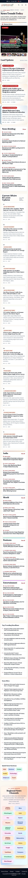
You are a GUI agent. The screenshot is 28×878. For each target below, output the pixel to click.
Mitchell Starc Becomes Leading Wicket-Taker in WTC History (13, 694)
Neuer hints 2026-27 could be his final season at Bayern (14, 648)
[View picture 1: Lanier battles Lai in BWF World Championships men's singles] (3, 54)
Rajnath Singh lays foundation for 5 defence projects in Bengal (13, 704)
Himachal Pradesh (20, 822)
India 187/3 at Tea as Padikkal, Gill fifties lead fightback (14, 699)
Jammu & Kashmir (7, 828)
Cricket (19, 769)
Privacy (11, 871)
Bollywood (6, 777)
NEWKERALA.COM (15, 873)
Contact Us (24, 871)
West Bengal (7, 861)
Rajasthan (20, 847)
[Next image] (25, 39)
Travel (14, 777)
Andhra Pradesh (7, 808)
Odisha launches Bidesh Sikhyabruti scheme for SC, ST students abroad (13, 738)
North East (8, 843)
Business (11, 769)
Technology (13, 773)
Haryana (7, 822)
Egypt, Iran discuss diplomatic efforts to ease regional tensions (14, 644)
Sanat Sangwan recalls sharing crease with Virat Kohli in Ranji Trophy (14, 709)
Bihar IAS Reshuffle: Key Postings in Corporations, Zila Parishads (13, 634)
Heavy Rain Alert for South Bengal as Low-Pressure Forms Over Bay (13, 719)
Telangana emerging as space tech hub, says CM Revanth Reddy (15, 748)
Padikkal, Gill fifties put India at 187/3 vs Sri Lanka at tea (14, 724)
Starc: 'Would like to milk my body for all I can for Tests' (15, 733)
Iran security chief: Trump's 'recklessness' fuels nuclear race (13, 653)
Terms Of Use (4, 871)
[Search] (18, 5)
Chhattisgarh (8, 813)
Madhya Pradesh (7, 838)
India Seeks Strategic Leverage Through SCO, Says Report (15, 758)
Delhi (20, 813)
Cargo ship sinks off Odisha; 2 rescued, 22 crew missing (14, 668)
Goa (8, 817)
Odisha (20, 843)
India (4, 769)
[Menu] (25, 5)
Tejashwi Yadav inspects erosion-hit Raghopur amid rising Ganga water (13, 689)
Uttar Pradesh (20, 856)
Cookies (18, 871)
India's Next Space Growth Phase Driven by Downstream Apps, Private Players (14, 728)
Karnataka (8, 833)
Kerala (20, 833)
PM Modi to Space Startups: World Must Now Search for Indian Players (14, 658)
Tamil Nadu (8, 852)
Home (24, 129)
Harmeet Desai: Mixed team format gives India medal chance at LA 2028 (15, 753)
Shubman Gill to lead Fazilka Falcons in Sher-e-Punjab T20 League (14, 685)
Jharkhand (20, 828)
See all (23, 453)
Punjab (8, 847)
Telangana (20, 852)
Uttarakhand (7, 856)
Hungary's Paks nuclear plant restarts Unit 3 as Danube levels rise (14, 629)
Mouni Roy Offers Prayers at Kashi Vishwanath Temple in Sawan (13, 663)
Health (5, 773)
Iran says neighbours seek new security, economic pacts (14, 639)
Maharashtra (20, 838)
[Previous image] (2, 39)
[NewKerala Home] (7, 5)
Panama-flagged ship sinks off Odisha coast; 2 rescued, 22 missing (14, 714)
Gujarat (20, 817)
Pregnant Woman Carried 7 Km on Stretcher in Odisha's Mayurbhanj (13, 673)
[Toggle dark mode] (22, 5)
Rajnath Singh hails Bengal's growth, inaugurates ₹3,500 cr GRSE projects (14, 743)
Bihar (20, 808)
